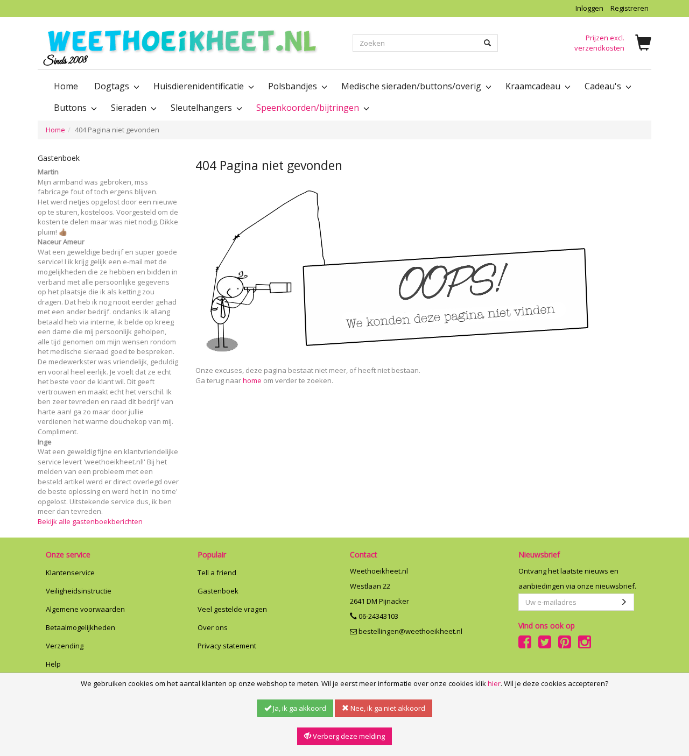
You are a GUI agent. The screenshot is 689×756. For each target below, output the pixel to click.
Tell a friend (217, 572)
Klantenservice (70, 572)
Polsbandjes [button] (293, 86)
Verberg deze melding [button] (348, 736)
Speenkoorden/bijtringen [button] (308, 108)
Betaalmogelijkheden (80, 627)
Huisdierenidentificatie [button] (199, 86)
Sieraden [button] (130, 108)
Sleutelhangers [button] (202, 108)
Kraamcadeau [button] (534, 86)
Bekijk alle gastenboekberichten (90, 521)
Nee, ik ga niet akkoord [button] (387, 708)
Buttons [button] (71, 108)
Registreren (629, 8)
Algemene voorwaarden (85, 609)
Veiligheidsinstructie (78, 591)
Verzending (64, 646)
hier (494, 683)
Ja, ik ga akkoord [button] (298, 708)
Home (66, 86)
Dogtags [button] (112, 86)
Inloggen (589, 8)
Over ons (213, 627)
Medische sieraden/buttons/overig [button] (412, 86)
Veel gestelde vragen (232, 609)
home (252, 380)
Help (53, 664)
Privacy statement (227, 646)
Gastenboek (218, 591)
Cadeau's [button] (604, 86)
